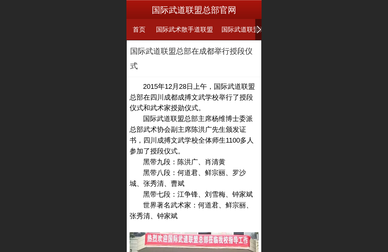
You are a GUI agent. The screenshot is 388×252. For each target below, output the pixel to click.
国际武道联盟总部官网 (194, 10)
